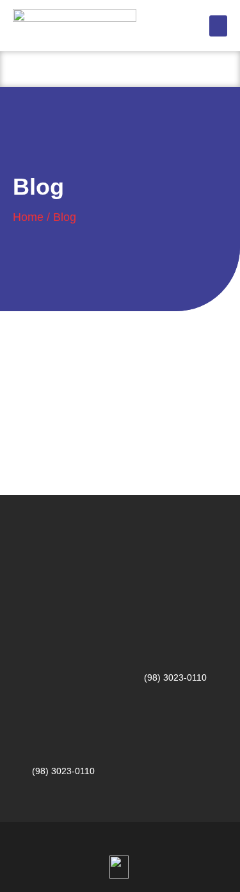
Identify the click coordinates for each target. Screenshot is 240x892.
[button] (218, 25)
